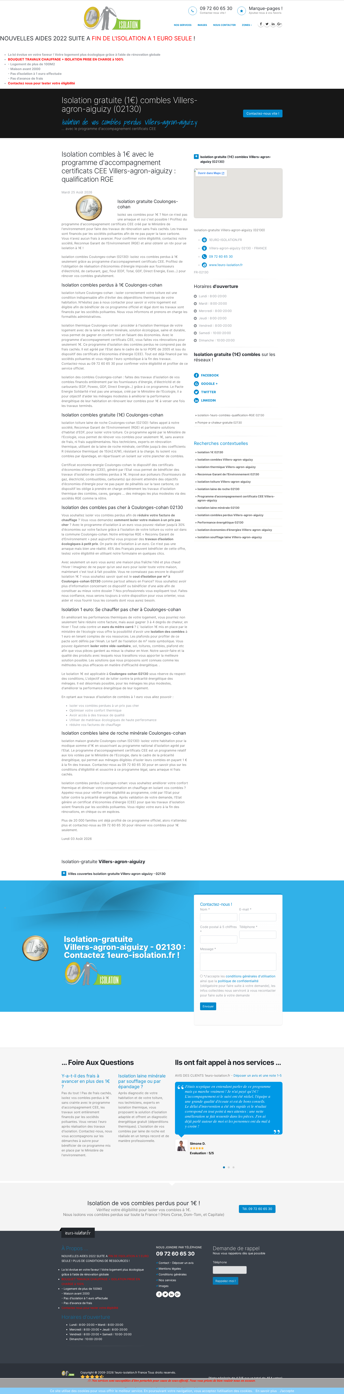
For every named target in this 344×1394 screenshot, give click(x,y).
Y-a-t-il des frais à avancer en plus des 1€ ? (86, 1081)
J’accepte (287, 1391)
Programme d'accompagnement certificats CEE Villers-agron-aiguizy (236, 498)
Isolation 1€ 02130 (210, 452)
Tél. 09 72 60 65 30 (257, 1209)
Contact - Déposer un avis (176, 1262)
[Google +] (279, 24)
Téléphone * (248, 927)
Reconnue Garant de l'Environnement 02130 (228, 474)
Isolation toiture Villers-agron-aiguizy (224, 481)
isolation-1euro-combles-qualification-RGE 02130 (230, 415)
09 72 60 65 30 (221, 256)
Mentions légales (170, 1268)
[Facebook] (261, 24)
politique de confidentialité (238, 981)
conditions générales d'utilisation (250, 976)
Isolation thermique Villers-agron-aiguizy (226, 467)
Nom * (205, 909)
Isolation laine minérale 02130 (218, 507)
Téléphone (220, 1262)
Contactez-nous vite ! (262, 113)
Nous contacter (224, 24)
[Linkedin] (273, 24)
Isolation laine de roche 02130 (218, 489)
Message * (208, 949)
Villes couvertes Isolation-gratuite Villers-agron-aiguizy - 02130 (117, 874)
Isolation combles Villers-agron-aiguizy (225, 459)
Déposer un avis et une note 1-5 (258, 1075)
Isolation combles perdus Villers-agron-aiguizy (230, 515)
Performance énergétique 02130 (220, 522)
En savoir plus (266, 1391)
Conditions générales (173, 1274)
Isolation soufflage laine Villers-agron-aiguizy (229, 537)
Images (202, 24)
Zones (246, 24)
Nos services (183, 24)
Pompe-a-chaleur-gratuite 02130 (219, 422)
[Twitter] (267, 24)
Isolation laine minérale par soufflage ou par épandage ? (142, 1081)
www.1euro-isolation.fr (226, 265)
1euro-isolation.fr (125, 1372)
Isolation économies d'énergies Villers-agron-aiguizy (234, 529)
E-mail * (245, 909)
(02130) (235, 159)
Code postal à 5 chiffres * (218, 929)
